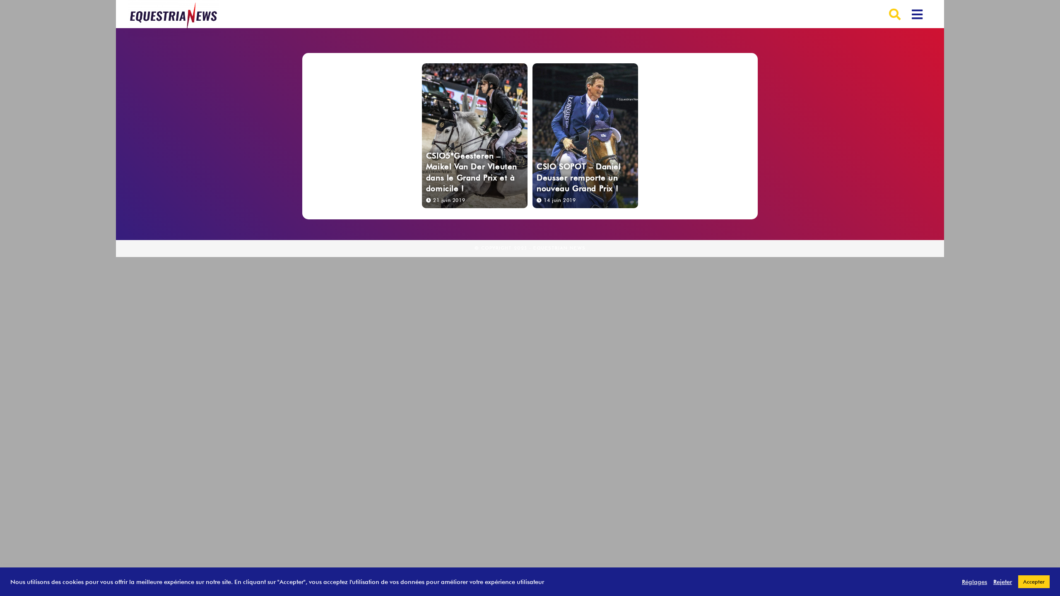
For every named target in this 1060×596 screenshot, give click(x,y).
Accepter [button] (1034, 581)
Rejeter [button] (1002, 581)
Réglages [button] (974, 581)
